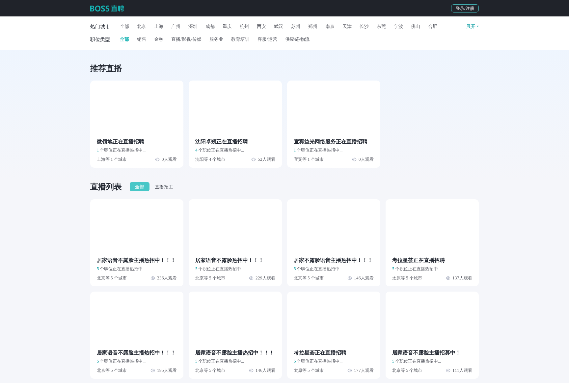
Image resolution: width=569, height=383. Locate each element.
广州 (175, 26)
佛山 (415, 26)
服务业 (216, 39)
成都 (210, 26)
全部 (124, 26)
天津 (347, 26)
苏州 (295, 26)
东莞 (381, 26)
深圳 (193, 26)
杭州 (244, 26)
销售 (141, 39)
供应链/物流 (297, 39)
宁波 (398, 26)
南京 (330, 26)
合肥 (432, 26)
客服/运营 (267, 39)
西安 (261, 26)
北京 (141, 26)
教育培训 (240, 39)
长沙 (364, 26)
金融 (158, 39)
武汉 (278, 26)
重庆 (227, 26)
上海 (158, 26)
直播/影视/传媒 (186, 39)
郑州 (312, 26)
